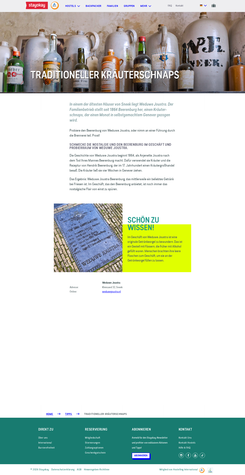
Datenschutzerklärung (63, 469)
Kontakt (179, 5)
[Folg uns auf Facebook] (188, 455)
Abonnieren (141, 455)
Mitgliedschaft (92, 437)
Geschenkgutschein (95, 452)
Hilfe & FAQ (184, 447)
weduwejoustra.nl (111, 291)
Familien (112, 5)
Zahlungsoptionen (94, 447)
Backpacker (93, 5)
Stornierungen (92, 442)
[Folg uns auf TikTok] (202, 455)
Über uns (43, 437)
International (45, 442)
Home (49, 414)
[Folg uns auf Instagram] (181, 455)
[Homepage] (37, 6)
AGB (79, 469)
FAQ (170, 5)
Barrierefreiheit (46, 447)
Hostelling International (185, 469)
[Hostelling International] (202, 469)
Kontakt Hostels (187, 442)
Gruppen (129, 5)
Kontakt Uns (185, 437)
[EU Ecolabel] (211, 469)
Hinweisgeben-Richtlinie (97, 469)
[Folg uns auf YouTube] (195, 455)
